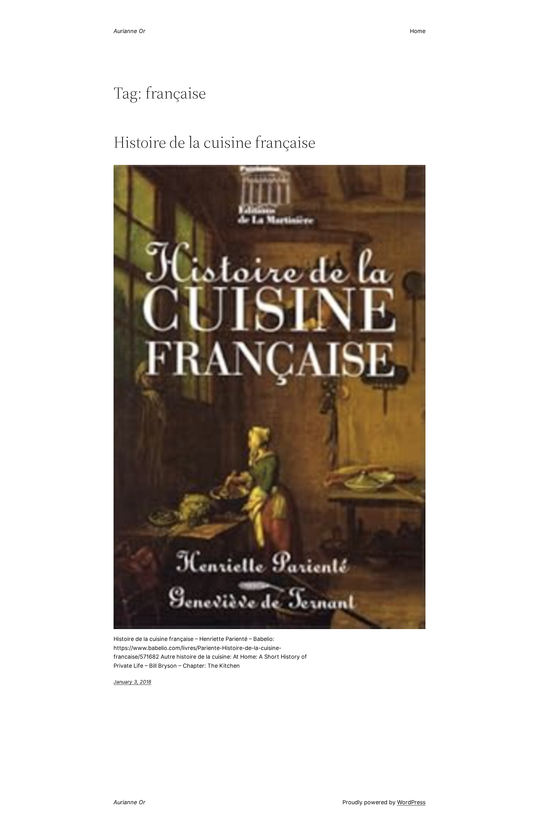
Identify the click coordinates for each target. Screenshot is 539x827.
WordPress (411, 802)
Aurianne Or (129, 31)
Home (417, 31)
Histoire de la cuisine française (214, 142)
